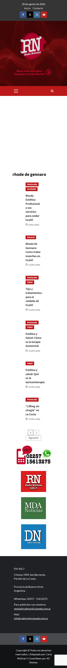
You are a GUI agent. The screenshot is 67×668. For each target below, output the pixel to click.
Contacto (38, 8)
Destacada (32, 184)
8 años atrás (33, 224)
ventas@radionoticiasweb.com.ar (32, 608)
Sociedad (31, 189)
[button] (16, 90)
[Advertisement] (33, 131)
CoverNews (35, 658)
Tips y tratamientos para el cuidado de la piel (34, 297)
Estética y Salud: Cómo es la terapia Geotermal (33, 340)
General (30, 237)
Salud (30, 282)
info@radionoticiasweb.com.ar (31, 618)
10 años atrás (34, 264)
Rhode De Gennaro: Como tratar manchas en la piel (33, 252)
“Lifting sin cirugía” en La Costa (32, 410)
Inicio (27, 8)
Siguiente (33, 438)
